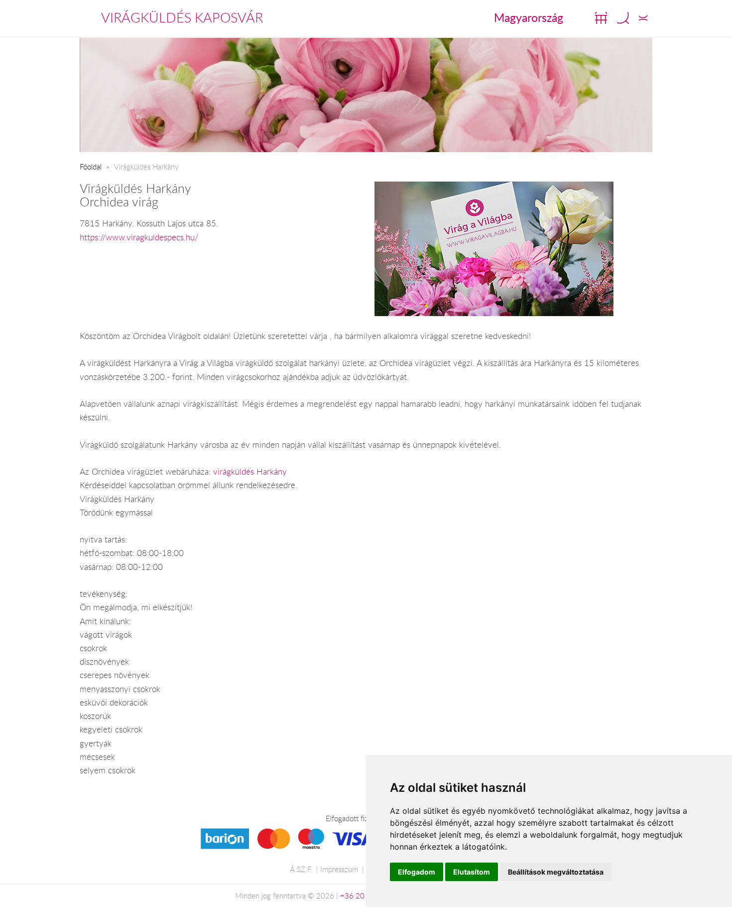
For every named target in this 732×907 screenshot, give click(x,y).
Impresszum (339, 869)
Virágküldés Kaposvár (182, 17)
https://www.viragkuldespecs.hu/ (139, 237)
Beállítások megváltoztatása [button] (556, 872)
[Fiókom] (643, 18)
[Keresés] (623, 18)
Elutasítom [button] (471, 872)
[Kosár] (601, 18)
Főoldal (91, 167)
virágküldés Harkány (250, 471)
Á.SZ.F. (301, 869)
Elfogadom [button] (416, 872)
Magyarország (528, 17)
